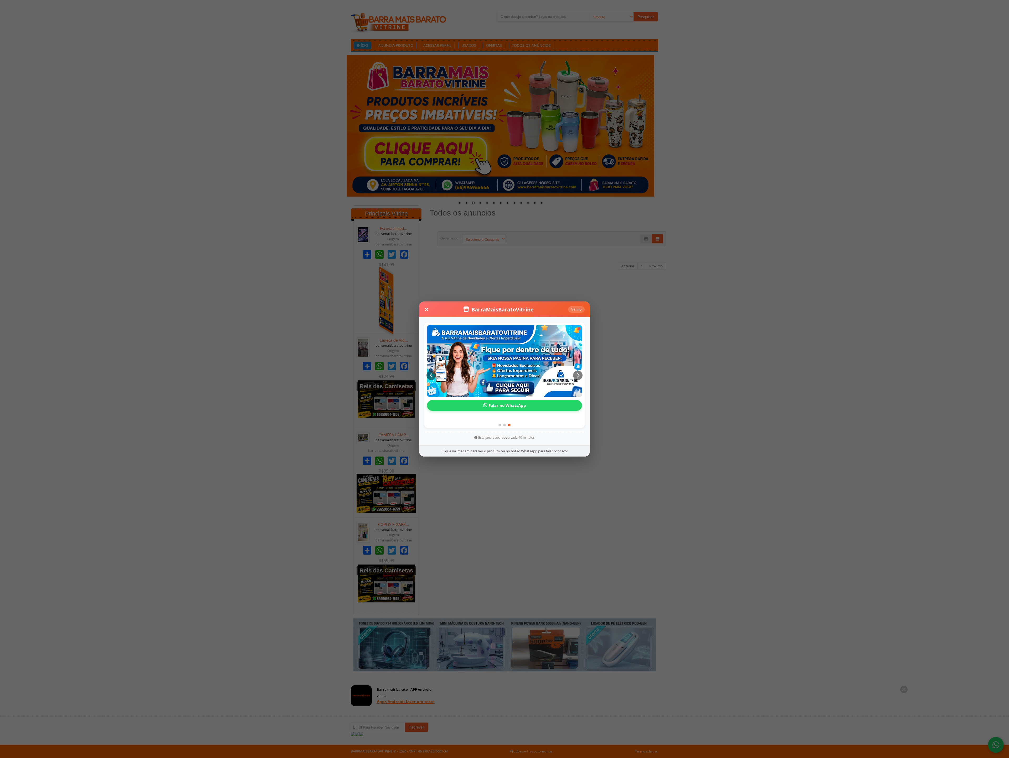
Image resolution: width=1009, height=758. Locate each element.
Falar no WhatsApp (506, 412)
